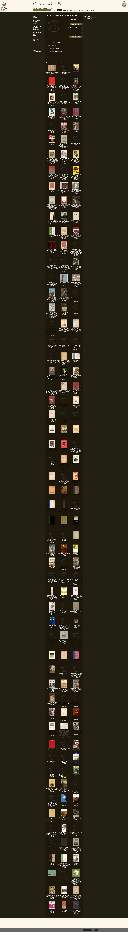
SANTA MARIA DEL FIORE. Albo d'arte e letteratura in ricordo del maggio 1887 (64, 580)
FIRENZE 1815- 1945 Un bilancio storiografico (64, 596)
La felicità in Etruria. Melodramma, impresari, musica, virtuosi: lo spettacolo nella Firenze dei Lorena (52, 377)
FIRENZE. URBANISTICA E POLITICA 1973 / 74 (64, 833)
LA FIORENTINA (64, 910)
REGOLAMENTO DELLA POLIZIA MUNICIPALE (52, 346)
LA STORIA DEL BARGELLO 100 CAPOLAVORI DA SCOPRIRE (52, 674)
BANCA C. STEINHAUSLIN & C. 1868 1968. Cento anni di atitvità (76, 833)
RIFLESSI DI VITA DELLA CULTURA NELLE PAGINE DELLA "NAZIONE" (64, 481)
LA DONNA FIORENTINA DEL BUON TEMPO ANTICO (64, 391)
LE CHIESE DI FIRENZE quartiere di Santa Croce (64, 221)
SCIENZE (35, 33)
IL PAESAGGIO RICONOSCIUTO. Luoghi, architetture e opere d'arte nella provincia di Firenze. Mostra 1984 (76, 849)
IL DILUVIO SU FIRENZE (52, 717)
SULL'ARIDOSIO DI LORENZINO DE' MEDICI (52, 420)
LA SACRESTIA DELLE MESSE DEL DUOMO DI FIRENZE (64, 495)
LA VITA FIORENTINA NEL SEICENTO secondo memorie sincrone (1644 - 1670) (52, 509)
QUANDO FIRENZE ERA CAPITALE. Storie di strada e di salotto (52, 896)
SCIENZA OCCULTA (37, 32)
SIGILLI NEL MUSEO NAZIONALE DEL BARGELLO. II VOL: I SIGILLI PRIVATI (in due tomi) (52, 612)
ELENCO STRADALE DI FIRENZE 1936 (64, 405)
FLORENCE (52, 463)
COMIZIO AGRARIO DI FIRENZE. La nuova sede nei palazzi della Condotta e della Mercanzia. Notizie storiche (52, 392)
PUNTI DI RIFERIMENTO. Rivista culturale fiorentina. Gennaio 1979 (64, 718)
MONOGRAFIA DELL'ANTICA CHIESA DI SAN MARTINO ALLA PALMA (64, 236)
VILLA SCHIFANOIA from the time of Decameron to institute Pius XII (76, 391)
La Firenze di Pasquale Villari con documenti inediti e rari (76, 804)
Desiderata (65, 10)
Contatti (92, 10)
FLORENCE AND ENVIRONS (64, 72)
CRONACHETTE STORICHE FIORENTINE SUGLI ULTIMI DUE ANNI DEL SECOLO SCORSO (64, 362)
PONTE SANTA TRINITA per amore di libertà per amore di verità (64, 205)
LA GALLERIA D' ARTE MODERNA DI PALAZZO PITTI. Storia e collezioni (64, 789)
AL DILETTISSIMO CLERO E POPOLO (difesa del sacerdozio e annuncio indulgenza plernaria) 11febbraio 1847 (76, 581)
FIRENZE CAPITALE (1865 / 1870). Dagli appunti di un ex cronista (52, 689)
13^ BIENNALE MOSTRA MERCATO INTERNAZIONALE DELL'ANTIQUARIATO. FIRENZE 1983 (76, 176)
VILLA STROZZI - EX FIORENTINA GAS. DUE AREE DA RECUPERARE (76, 329)
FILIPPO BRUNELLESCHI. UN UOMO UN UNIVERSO (76, 718)
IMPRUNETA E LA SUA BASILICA (76, 221)
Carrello (86, 10)
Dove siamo (72, 10)
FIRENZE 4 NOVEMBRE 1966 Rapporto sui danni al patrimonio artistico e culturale (76, 732)
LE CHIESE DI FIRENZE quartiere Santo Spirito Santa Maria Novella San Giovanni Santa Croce (52, 222)
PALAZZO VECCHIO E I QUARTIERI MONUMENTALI (64, 102)
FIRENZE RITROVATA (52, 566)
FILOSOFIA (35, 19)
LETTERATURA (36, 20)
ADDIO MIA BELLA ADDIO (64, 659)
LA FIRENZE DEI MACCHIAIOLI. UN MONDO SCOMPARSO (52, 406)
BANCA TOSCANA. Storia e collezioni (64, 611)
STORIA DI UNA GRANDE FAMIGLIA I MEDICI (64, 131)
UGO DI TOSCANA (52, 494)
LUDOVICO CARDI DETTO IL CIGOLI (76, 419)
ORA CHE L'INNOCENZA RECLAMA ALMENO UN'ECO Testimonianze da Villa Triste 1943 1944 (76, 597)
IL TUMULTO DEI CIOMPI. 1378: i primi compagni (52, 749)
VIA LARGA (76, 130)
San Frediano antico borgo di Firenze (75, 464)
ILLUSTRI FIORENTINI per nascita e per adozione (52, 626)
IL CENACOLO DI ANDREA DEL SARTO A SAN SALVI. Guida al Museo (52, 660)
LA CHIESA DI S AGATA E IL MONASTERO (76, 626)
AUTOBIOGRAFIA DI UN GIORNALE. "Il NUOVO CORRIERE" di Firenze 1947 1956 (52, 103)
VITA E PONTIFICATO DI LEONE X (52, 762)
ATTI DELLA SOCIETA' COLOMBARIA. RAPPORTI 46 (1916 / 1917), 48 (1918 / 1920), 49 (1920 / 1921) (52, 804)
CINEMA (35, 23)
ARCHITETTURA (37, 26)
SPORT (35, 34)
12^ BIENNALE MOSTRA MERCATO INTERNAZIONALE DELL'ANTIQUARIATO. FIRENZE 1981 (64, 176)
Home (59, 10)
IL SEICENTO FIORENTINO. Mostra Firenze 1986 (64, 191)
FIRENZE (64, 539)
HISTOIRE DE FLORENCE (64, 673)
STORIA (35, 17)
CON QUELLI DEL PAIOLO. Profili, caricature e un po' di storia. (52, 540)
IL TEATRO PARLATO (76, 553)
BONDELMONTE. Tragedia (64, 345)
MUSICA (35, 21)
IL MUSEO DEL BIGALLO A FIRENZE (64, 525)
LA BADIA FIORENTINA (76, 774)
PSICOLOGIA (36, 28)
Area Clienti (80, 10)
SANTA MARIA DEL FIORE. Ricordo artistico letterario (52, 703)
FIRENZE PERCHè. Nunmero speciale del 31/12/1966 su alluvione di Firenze (76, 689)
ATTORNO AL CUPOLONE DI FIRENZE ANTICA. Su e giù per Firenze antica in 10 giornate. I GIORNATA (64, 627)
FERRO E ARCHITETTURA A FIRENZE (52, 554)
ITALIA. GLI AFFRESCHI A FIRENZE (52, 775)
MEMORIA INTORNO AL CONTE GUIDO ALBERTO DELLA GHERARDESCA (64, 567)
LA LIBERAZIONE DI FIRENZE (64, 449)
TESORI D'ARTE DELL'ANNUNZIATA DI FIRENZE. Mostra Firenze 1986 (64, 251)
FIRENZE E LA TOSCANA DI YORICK (64, 554)
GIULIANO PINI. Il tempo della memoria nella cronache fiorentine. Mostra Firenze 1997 (64, 377)
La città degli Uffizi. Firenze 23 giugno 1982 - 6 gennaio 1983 (76, 191)
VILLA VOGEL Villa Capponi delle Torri (75, 762)
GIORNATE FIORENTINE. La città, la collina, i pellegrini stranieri (64, 117)
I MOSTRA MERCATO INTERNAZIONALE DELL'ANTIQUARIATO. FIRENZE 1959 (75, 160)
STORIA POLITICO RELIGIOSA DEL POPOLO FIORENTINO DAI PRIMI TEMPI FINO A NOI (76, 704)
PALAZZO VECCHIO (76, 539)
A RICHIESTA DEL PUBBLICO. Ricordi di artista (64, 804)
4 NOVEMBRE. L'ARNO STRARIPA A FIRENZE (76, 376)
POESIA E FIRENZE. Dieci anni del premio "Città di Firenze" (76, 911)
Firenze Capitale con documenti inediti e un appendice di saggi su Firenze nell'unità (52, 819)
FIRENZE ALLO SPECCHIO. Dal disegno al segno (64, 896)
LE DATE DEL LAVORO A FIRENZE (52, 131)
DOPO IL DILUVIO (76, 863)
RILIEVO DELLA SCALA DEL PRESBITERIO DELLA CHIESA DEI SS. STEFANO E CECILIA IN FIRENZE (64, 879)
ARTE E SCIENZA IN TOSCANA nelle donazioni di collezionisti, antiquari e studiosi (52, 176)
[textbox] (42, 10)
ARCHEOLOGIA (36, 40)
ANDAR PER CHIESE (52, 433)
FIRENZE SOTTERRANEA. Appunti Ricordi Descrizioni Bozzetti (52, 525)
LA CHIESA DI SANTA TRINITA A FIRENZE (76, 567)
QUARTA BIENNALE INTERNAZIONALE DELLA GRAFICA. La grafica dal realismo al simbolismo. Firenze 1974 (52, 879)
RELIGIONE (35, 27)
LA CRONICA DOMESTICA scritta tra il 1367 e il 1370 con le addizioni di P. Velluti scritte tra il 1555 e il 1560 (76, 897)
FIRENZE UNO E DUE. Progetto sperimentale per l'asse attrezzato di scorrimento (76, 284)
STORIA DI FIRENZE (76, 360)
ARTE (34, 16)
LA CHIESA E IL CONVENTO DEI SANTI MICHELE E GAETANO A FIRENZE (64, 298)
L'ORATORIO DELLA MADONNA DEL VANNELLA (75, 611)
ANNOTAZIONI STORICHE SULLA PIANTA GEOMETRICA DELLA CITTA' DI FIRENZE (64, 420)
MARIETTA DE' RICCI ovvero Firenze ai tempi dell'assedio (52, 73)
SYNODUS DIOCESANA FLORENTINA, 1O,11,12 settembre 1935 (64, 848)
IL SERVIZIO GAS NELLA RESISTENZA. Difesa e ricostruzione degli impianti (52, 283)
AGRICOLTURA (36, 31)
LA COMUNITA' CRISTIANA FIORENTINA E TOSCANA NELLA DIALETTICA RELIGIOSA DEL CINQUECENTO (75, 87)
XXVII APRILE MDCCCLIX (76, 312)
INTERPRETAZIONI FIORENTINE (76, 406)
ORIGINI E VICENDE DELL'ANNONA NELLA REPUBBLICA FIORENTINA (52, 580)
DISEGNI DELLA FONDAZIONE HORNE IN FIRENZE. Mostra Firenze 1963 (52, 733)
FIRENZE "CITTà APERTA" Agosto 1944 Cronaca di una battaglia (75, 236)
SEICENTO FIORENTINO (76, 494)
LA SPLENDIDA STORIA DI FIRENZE (76, 117)
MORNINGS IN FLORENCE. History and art (64, 762)
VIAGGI (35, 38)
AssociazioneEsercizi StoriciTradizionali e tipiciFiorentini (4, 9)
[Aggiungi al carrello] (54, 75)
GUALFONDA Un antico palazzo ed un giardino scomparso (52, 481)
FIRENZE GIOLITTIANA (76, 72)
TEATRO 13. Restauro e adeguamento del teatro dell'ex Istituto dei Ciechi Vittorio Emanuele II (76, 435)
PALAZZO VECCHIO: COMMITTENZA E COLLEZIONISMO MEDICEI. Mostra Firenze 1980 (64, 145)
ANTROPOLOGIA (37, 37)
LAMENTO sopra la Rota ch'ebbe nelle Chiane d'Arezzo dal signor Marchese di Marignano (52, 848)
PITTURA (35, 25)
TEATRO (35, 22)
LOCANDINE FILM (37, 45)
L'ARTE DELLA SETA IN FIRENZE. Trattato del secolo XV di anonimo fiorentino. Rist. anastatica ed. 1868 (76, 450)
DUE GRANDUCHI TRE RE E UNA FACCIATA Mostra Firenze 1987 (64, 641)
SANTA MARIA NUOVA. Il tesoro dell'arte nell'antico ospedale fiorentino (76, 205)
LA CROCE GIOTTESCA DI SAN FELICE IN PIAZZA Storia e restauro (64, 775)
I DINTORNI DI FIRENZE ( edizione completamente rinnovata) (52, 250)
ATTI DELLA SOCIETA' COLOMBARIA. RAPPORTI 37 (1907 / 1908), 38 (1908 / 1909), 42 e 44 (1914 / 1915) (75, 790)
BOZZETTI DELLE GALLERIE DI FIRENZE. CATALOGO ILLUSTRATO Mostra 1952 (52, 450)
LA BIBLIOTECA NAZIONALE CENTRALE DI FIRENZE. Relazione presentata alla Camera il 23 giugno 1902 (76, 675)
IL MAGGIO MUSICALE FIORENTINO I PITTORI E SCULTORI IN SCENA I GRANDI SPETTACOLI (52, 597)
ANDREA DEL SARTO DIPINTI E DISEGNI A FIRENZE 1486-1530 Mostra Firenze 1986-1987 (52, 299)
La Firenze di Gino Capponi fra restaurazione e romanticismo (64, 818)
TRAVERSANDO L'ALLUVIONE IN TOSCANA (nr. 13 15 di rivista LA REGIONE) (75, 526)
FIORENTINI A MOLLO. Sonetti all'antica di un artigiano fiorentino (64, 689)
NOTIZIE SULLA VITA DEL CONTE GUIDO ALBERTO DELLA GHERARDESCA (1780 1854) (52, 641)
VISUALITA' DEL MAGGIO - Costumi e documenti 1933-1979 (64, 283)
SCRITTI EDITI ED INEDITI (76, 143)
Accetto (95, 929)
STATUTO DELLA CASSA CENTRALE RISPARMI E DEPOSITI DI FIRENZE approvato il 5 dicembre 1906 (52, 267)
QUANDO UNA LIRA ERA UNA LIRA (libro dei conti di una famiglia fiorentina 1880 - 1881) (75, 299)
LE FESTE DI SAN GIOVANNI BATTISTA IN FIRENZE (76, 481)
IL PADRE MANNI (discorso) (64, 748)
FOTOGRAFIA (36, 39)
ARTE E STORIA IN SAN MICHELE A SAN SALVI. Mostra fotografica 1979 (64, 329)
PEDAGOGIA (36, 29)
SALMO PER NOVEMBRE (76, 508)
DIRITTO (35, 35)
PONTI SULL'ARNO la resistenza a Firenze (52, 117)
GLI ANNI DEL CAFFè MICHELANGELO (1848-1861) (76, 818)
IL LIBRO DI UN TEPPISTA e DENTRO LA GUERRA (76, 749)
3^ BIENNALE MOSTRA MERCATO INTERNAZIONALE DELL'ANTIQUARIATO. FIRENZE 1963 (64, 160)
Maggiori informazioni (87, 929)
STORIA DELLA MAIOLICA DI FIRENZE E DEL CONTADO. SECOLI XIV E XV (52, 361)
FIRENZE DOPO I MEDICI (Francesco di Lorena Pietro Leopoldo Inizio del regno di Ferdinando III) (76, 347)
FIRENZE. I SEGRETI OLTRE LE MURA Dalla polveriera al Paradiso (52, 789)
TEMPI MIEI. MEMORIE (76, 659)
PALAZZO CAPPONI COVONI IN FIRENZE (64, 313)
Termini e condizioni (37, 51)
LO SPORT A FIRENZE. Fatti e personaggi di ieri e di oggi (64, 434)
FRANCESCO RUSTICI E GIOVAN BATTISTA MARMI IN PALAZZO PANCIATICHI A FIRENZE (52, 834)
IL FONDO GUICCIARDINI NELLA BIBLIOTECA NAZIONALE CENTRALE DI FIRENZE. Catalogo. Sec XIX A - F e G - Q (64, 510)
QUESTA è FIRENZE (52, 143)
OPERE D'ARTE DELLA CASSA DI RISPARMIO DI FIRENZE (76, 267)
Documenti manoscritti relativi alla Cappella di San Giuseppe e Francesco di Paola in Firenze (64, 704)
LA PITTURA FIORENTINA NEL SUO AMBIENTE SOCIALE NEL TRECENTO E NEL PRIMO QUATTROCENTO (52, 87)
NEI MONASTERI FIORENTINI (52, 911)
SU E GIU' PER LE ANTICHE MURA (76, 102)
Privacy (34, 50)
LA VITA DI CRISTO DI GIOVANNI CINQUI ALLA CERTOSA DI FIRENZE (64, 86)
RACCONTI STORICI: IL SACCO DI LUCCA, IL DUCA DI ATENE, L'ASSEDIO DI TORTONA (64, 865)
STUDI (52, 190)
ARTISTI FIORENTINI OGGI (52, 235)
